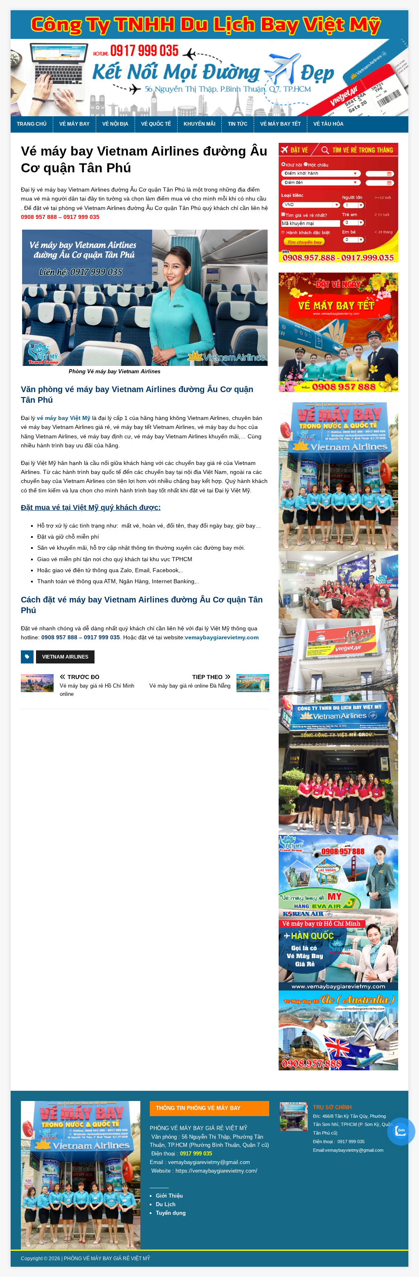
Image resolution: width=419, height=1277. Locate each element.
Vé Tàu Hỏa (328, 124)
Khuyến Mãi (199, 124)
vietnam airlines (65, 657)
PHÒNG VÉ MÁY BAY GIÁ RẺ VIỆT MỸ (107, 1258)
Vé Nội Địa (115, 124)
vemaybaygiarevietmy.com (222, 637)
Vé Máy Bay (74, 124)
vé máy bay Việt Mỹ (63, 418)
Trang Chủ (32, 124)
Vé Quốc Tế (156, 124)
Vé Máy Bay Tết (280, 124)
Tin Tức (238, 124)
